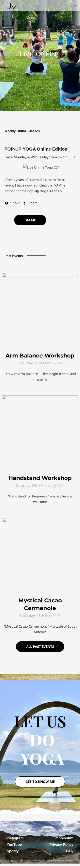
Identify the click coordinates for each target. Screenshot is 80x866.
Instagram (15, 819)
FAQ (69, 832)
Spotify (13, 832)
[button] (75, 6)
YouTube (14, 826)
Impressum (63, 819)
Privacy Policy (61, 826)
